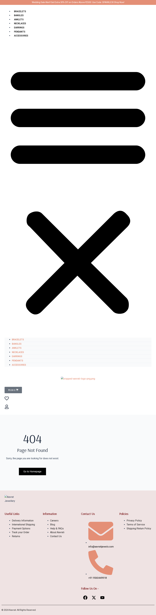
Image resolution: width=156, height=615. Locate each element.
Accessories (21, 35)
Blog (52, 524)
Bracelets (20, 11)
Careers (54, 520)
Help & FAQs (57, 528)
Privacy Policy (134, 520)
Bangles (19, 15)
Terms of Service (136, 524)
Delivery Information (23, 520)
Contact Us (56, 536)
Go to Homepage (32, 471)
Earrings (19, 27)
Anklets (19, 19)
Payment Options (21, 528)
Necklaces (20, 23)
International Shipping (23, 524)
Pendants (19, 31)
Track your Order (20, 532)
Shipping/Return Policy (139, 528)
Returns (16, 536)
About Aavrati (57, 532)
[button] (78, 189)
